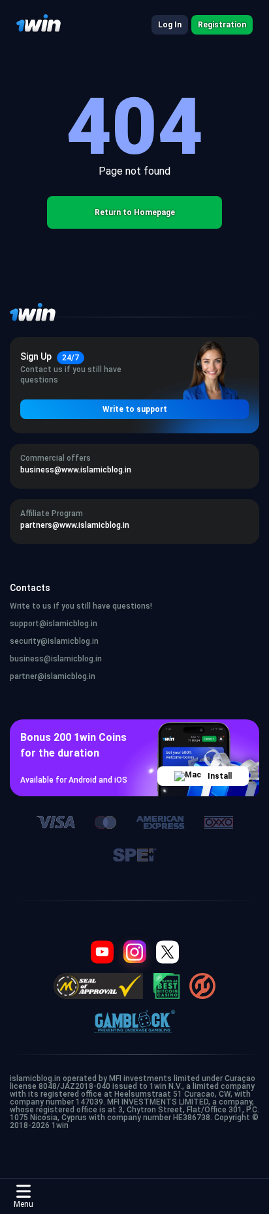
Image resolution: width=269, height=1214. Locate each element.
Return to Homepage (135, 212)
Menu (23, 1204)
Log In (170, 24)
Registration (222, 24)
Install (220, 776)
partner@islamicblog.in (52, 676)
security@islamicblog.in (54, 641)
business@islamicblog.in (56, 658)
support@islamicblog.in (53, 623)
